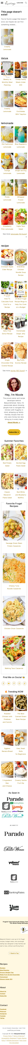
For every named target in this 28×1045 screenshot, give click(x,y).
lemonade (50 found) (19, 234)
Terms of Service (18, 1036)
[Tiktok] (25, 683)
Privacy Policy (7, 1036)
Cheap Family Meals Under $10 (21, 82)
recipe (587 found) (18, 371)
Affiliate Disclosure (12, 1040)
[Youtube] (9, 683)
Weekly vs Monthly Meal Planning (7, 82)
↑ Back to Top (14, 953)
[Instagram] (19, 683)
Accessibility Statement (9, 1038)
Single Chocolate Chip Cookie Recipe (7, 363)
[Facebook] (3, 683)
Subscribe (13, 432)
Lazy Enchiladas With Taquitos (20, 111)
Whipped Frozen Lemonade (21, 200)
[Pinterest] (14, 683)
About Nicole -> (14, 422)
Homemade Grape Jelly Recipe (20, 333)
